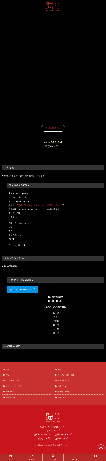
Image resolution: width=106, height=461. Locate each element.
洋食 (7, 369)
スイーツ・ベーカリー (14, 386)
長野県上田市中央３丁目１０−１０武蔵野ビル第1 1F (39, 205)
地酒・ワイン (63, 386)
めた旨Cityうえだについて (53, 426)
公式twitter (60, 438)
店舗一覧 (74, 459)
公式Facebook (41, 434)
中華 (7, 375)
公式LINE (43, 438)
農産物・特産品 (64, 391)
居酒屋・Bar (10, 397)
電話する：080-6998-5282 (21, 289)
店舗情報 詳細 (54, 128)
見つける (53, 459)
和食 (59, 369)
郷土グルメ (10, 391)
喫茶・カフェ (63, 397)
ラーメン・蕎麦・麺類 (66, 375)
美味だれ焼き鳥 (64, 380)
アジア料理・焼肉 (12, 380)
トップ (10, 459)
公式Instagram (62, 434)
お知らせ (32, 459)
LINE (95, 459)
